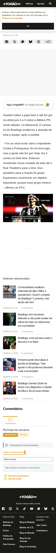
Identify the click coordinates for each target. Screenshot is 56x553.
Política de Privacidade (12, 18)
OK (28, 26)
